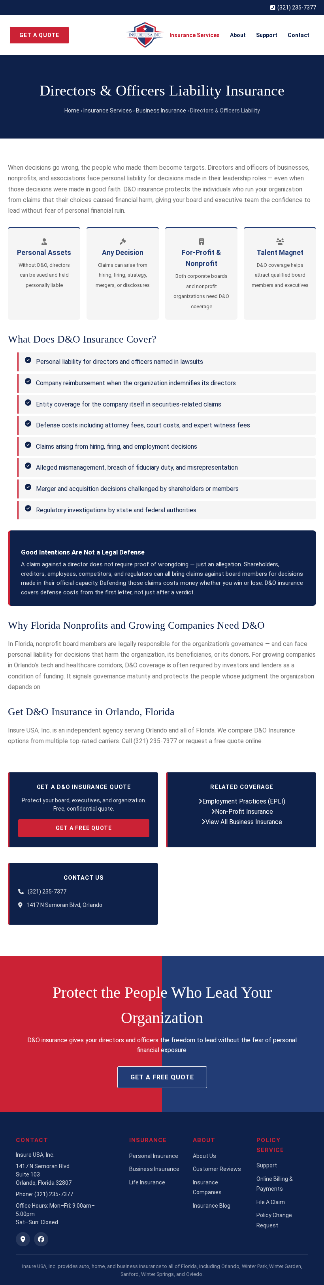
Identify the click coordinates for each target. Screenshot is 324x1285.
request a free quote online (224, 741)
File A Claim (270, 1202)
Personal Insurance (153, 1156)
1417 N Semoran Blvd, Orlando (64, 905)
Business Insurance (161, 110)
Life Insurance (147, 1182)
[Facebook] (41, 1239)
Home (71, 110)
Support (266, 35)
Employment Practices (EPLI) (243, 801)
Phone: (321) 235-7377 (44, 1194)
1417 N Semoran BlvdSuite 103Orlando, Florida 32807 (44, 1174)
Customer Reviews (217, 1169)
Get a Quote (39, 35)
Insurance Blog (211, 1206)
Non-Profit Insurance (244, 811)
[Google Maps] (23, 1239)
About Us (204, 1156)
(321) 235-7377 (296, 7)
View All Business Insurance (243, 822)
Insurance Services (195, 35)
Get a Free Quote (84, 828)
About (238, 35)
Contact (298, 35)
